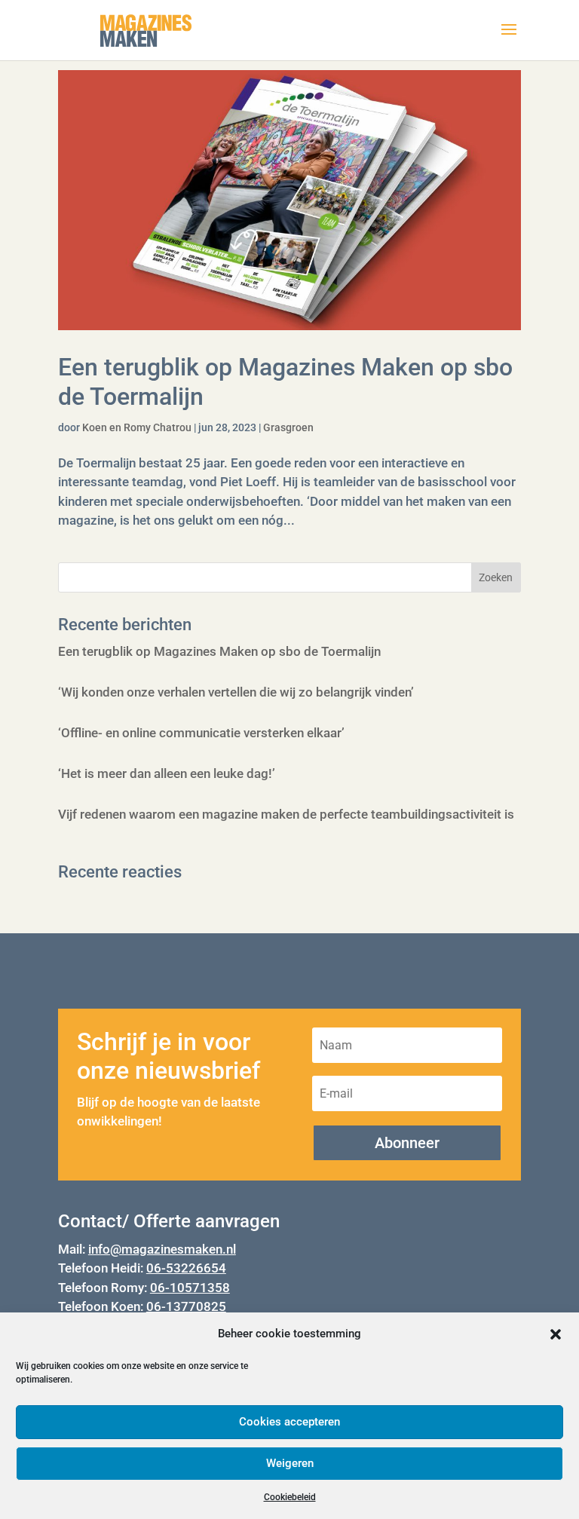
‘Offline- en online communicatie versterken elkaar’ (201, 732)
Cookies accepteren (289, 1422)
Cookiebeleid (290, 1497)
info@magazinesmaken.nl (162, 1249)
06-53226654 (186, 1268)
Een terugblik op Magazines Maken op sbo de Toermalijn (219, 651)
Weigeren (290, 1463)
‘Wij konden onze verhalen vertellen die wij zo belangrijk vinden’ (236, 692)
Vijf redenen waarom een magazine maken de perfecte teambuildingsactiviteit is (286, 814)
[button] (555, 1334)
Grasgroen (288, 427)
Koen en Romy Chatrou (136, 427)
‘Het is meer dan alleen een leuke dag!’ (166, 773)
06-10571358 (190, 1287)
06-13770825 (186, 1306)
